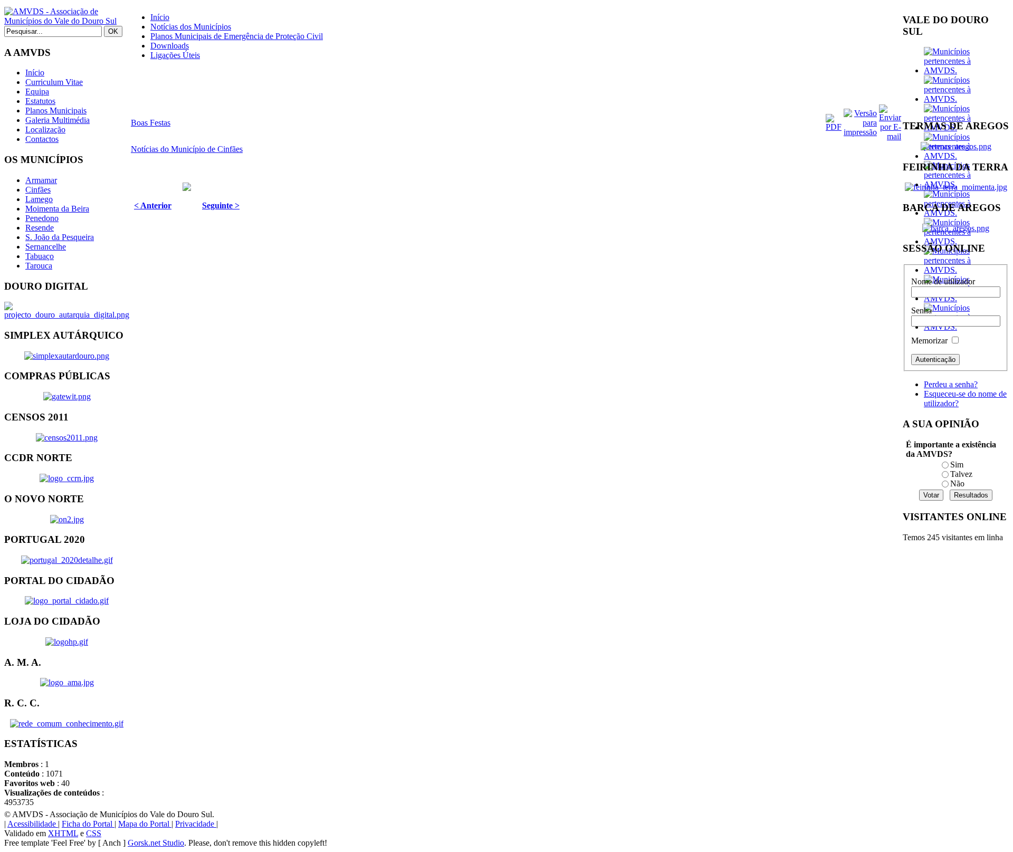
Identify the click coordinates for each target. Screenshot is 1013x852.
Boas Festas (150, 122)
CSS (93, 833)
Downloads (169, 45)
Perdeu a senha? (951, 384)
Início (159, 17)
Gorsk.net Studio (156, 842)
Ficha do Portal (88, 823)
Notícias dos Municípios (190, 26)
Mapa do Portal (144, 823)
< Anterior (152, 205)
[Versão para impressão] (860, 132)
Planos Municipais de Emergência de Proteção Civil (236, 36)
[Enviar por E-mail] (890, 136)
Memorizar (929, 340)
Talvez (961, 474)
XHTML (63, 833)
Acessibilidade (32, 823)
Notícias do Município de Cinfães (187, 149)
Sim (956, 464)
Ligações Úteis (175, 55)
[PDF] (834, 126)
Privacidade (195, 823)
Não (957, 483)
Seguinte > (221, 205)
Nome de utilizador (943, 281)
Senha (921, 310)
